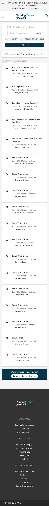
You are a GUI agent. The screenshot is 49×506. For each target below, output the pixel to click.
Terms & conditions (24, 486)
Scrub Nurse (17, 338)
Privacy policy (24, 482)
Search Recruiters (24, 432)
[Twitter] (25, 411)
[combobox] (25, 27)
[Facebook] (21, 411)
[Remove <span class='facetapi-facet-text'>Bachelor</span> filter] (3, 62)
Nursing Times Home (24, 471)
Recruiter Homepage (25, 444)
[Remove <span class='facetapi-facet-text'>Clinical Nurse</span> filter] (15, 62)
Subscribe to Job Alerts (26, 376)
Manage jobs (24, 452)
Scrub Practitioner (20, 157)
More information (19, 8)
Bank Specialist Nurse (21, 86)
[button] (6, 38)
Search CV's (24, 459)
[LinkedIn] (28, 411)
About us (24, 478)
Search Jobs (24, 428)
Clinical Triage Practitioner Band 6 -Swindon (28, 139)
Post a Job (24, 455)
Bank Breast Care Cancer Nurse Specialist (26, 120)
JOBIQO (18, 503)
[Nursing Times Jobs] (24, 16)
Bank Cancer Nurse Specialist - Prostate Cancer (25, 68)
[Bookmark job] (7, 67)
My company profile (24, 448)
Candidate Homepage (24, 425)
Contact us (24, 475)
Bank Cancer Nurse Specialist (25, 103)
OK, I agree (34, 8)
